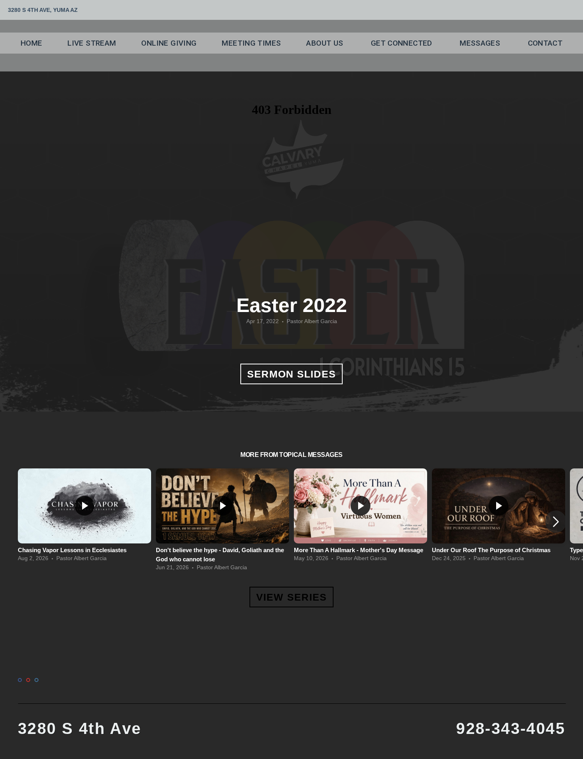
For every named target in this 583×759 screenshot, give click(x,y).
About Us (325, 43)
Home (31, 43)
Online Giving (168, 43)
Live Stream (91, 43)
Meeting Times (251, 43)
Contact (545, 43)
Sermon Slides (291, 374)
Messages (481, 43)
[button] (555, 521)
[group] (84, 517)
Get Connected (402, 43)
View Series (291, 597)
